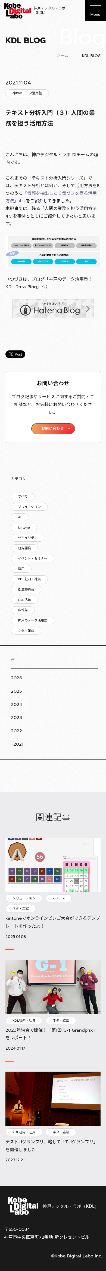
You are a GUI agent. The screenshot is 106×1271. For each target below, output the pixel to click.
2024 (16, 704)
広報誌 (23, 610)
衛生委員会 (26, 589)
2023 (16, 717)
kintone (24, 527)
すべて (22, 496)
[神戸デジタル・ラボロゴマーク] (53, 1206)
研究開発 (24, 548)
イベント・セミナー (32, 558)
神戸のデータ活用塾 (32, 620)
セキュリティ (27, 537)
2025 (16, 691)
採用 (21, 568)
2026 (16, 678)
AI (19, 517)
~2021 (17, 744)
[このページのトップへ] (95, 1172)
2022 (16, 731)
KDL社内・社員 (29, 579)
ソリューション (29, 506)
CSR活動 (24, 599)
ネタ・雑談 (26, 630)
